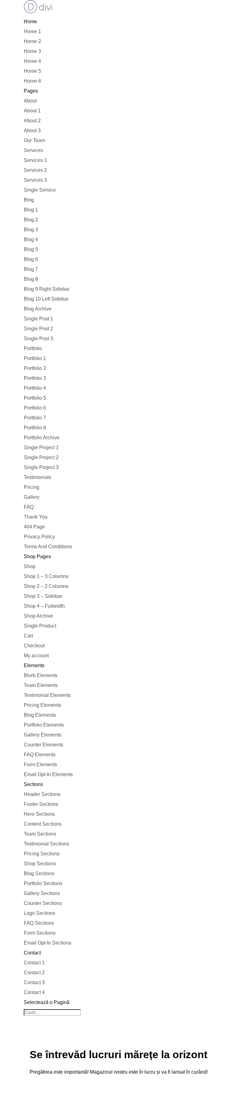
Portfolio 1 (35, 358)
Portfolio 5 (35, 398)
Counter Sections (43, 903)
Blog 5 (31, 249)
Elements (34, 665)
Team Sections (40, 833)
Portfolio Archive (42, 437)
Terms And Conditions (48, 546)
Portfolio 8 (35, 427)
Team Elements (41, 685)
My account (36, 655)
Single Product (40, 625)
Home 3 (32, 51)
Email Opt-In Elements (48, 774)
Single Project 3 (41, 467)
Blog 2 (31, 219)
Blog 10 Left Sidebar (46, 299)
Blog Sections (39, 873)
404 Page (34, 526)
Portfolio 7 (35, 417)
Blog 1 (31, 209)
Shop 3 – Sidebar (43, 596)
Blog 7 (31, 269)
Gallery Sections (42, 893)
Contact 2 (34, 972)
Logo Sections (39, 913)
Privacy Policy (39, 536)
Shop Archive (38, 616)
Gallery (32, 497)
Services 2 (35, 170)
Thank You (36, 516)
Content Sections (42, 824)
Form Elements (40, 764)
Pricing (31, 487)
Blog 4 (31, 239)
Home (30, 21)
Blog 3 (31, 229)
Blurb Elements (40, 675)
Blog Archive (38, 308)
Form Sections (40, 933)
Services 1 (35, 160)
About (30, 100)
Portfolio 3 (35, 378)
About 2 (32, 120)
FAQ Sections (39, 923)
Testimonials (37, 477)
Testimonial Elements (47, 695)
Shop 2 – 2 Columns (46, 586)
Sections (33, 784)
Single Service (40, 190)
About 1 (32, 110)
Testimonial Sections (46, 843)
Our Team (34, 140)
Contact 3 (34, 982)
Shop (29, 566)
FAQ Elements (40, 754)
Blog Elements (40, 715)
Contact (32, 952)
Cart (28, 635)
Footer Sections (41, 804)
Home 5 (32, 71)
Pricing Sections (42, 853)
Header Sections (42, 794)
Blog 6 (31, 259)
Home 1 (32, 31)
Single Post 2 (38, 328)
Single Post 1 (38, 318)
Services (33, 150)
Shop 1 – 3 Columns (46, 576)
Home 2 (32, 41)
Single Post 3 (38, 338)
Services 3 (35, 180)
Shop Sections (40, 863)
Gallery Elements (42, 734)
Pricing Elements (42, 705)
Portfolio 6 (35, 408)
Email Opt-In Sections (47, 942)
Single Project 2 (41, 457)
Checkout (34, 645)
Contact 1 (34, 962)
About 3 (32, 130)
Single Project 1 (41, 447)
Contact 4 (34, 992)
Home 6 (32, 81)
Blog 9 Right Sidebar (46, 289)
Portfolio (33, 348)
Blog (29, 199)
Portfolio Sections (43, 883)
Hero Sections (39, 814)
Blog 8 (31, 279)
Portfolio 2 (35, 368)
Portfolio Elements (44, 725)
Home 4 (32, 61)
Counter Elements (43, 744)
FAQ (29, 507)
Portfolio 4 (35, 388)
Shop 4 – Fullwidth (44, 606)
